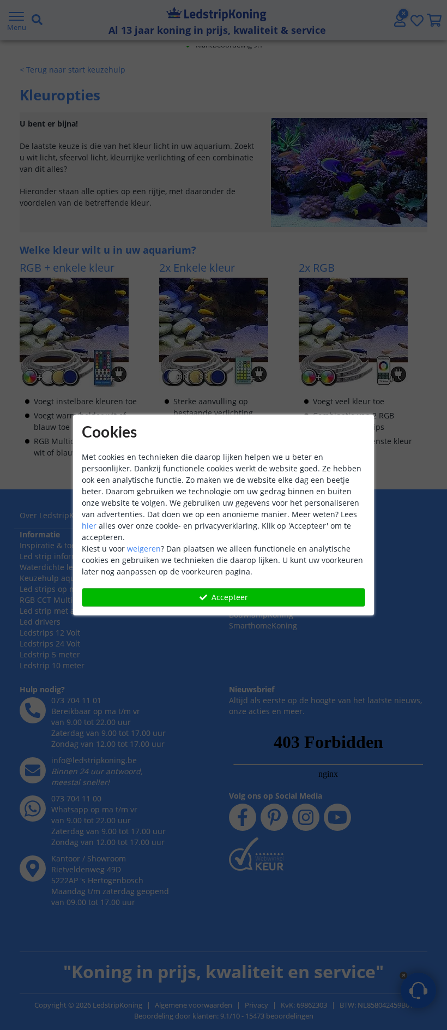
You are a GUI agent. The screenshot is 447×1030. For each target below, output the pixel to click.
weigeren (144, 548)
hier (89, 525)
